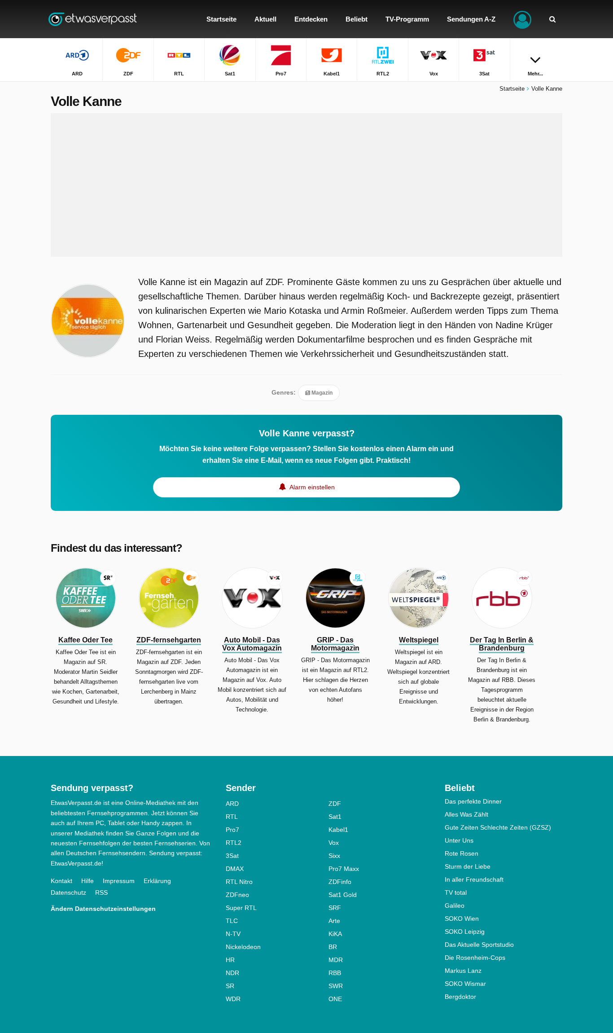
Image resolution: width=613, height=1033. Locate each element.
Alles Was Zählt (466, 814)
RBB (334, 972)
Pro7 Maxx (343, 868)
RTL (232, 816)
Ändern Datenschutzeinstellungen (103, 908)
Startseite (512, 88)
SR (230, 985)
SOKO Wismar (465, 983)
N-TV (233, 933)
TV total (456, 892)
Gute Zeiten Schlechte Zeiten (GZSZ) (498, 827)
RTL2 (233, 842)
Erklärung (157, 880)
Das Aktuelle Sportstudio (479, 944)
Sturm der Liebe (467, 866)
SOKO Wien (462, 918)
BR (332, 946)
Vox (333, 842)
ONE (335, 998)
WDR (233, 998)
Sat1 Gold (342, 894)
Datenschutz (68, 892)
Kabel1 (338, 829)
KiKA (335, 933)
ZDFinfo (339, 881)
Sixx (334, 855)
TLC (232, 920)
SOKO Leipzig (465, 931)
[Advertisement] (306, 185)
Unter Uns (459, 840)
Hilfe (87, 880)
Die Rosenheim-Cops (475, 957)
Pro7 (232, 829)
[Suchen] (552, 19)
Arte (334, 920)
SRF (334, 907)
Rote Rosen (461, 853)
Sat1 (335, 816)
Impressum (119, 880)
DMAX (235, 868)
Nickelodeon (243, 946)
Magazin (321, 393)
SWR (335, 985)
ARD (232, 803)
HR (230, 959)
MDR (335, 959)
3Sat (232, 855)
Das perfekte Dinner (473, 801)
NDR (232, 972)
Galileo (454, 905)
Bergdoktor (460, 996)
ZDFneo (237, 894)
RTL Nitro (239, 881)
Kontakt (61, 880)
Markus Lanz (463, 970)
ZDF (334, 803)
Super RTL (241, 907)
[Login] (522, 19)
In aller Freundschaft (474, 879)
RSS (101, 892)
